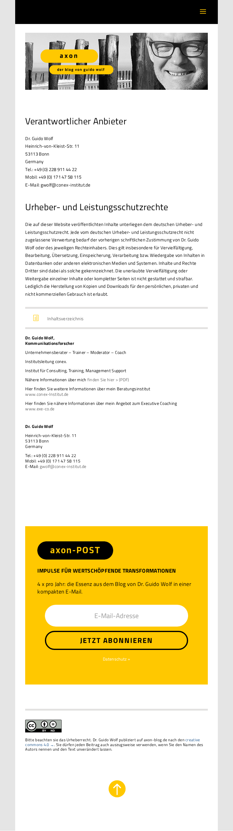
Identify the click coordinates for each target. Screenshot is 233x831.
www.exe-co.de (39, 408)
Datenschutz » (116, 659)
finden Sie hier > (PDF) (108, 379)
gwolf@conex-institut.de (63, 466)
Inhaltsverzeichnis (65, 318)
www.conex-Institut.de (46, 394)
